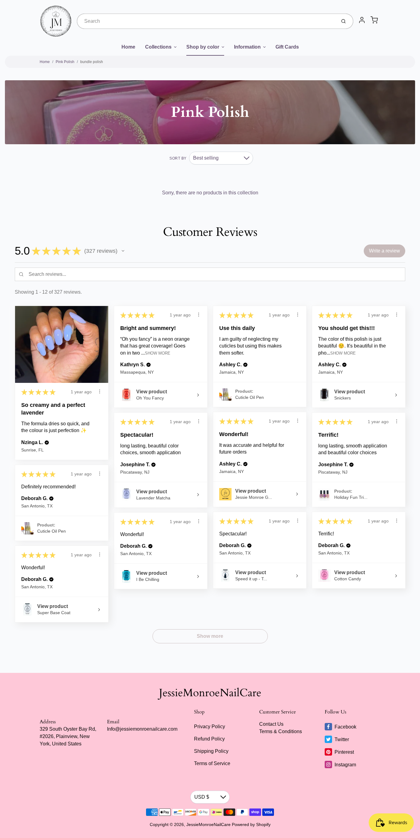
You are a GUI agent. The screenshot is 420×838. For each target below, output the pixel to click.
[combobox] (206, 21)
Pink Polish (65, 62)
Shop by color (202, 47)
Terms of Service (212, 763)
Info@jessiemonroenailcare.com (142, 729)
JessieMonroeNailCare (210, 692)
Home (128, 47)
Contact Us (271, 724)
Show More (157, 353)
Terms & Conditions (280, 731)
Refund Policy (209, 738)
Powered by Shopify (251, 824)
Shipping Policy (211, 751)
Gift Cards (287, 47)
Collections (158, 47)
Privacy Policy (209, 726)
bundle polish (91, 62)
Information (247, 47)
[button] (123, 251)
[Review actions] (99, 391)
